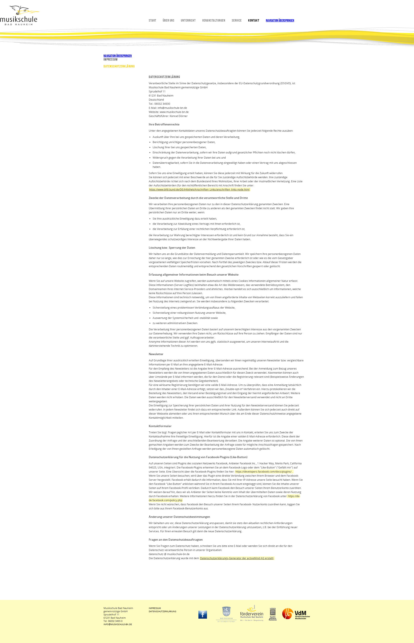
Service (237, 20)
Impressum (111, 59)
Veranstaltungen (213, 20)
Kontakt (253, 20)
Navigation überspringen (280, 20)
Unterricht (188, 20)
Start (152, 20)
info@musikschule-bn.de (118, 624)
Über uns (168, 20)
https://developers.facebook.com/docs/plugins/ (263, 471)
